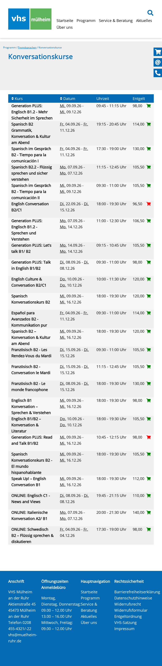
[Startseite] (29, 19)
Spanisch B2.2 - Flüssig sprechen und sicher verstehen (31, 173)
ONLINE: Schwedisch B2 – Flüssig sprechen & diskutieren (32, 535)
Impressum (124, 628)
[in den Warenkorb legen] (148, 105)
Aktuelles (144, 20)
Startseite (65, 20)
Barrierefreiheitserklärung (137, 591)
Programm (86, 20)
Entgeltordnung (128, 616)
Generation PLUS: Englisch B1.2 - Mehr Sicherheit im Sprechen (32, 111)
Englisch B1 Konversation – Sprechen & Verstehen (31, 406)
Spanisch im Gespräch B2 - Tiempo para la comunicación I (31, 154)
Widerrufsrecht (127, 604)
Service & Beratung (116, 20)
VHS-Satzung (125, 622)
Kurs (18, 98)
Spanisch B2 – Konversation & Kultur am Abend (30, 337)
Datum (68, 98)
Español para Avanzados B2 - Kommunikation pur (29, 319)
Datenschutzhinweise (133, 597)
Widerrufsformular (130, 610)
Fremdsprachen (27, 47)
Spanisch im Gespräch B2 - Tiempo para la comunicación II (31, 191)
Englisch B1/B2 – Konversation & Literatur (26, 425)
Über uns (65, 27)
